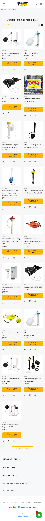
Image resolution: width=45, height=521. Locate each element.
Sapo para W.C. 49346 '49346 (11, 99)
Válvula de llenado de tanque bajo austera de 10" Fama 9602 (11, 241)
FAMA (25, 97)
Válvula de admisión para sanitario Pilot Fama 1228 (10, 146)
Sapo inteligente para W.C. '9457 (10, 334)
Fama (4, 143)
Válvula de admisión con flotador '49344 (31, 54)
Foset (4, 51)
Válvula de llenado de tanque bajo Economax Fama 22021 (33, 191)
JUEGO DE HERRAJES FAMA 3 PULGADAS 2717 (33, 100)
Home (2, 10)
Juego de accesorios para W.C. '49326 (10, 54)
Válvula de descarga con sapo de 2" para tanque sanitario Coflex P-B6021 (10, 193)
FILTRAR (7, 25)
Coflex (4, 188)
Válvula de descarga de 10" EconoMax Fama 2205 (32, 146)
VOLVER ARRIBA (22, 516)
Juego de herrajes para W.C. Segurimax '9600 (11, 425)
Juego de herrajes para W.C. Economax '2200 (32, 380)
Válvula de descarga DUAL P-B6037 (11, 288)
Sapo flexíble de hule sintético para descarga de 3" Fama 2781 (33, 241)
